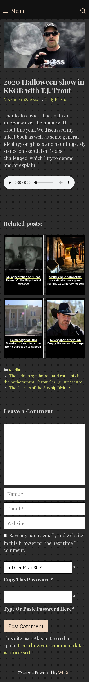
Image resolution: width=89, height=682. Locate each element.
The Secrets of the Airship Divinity (40, 387)
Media (14, 369)
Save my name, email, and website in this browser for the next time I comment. (43, 542)
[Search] (83, 10)
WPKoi (64, 672)
